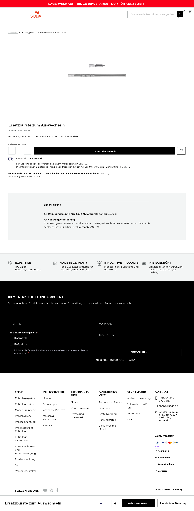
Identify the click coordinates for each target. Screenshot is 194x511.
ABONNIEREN (138, 352)
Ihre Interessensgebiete (23, 332)
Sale (17, 465)
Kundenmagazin (80, 408)
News (74, 402)
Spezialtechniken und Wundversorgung (25, 450)
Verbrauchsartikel (25, 470)
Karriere (47, 425)
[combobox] (153, 14)
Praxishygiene (28, 32)
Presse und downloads (77, 415)
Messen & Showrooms (50, 417)
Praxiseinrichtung (25, 421)
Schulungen (50, 404)
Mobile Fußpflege (25, 410)
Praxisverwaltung (25, 459)
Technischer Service (110, 402)
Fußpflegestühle (24, 404)
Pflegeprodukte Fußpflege (24, 429)
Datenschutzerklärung (137, 406)
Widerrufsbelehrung (139, 398)
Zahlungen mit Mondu (107, 427)
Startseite (13, 32)
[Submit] (180, 14)
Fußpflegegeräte (25, 398)
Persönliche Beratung (173, 503)
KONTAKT (161, 391)
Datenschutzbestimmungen (42, 350)
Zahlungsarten (107, 419)
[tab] (96, 206)
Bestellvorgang (108, 413)
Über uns (48, 398)
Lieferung (104, 408)
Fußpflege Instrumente (22, 438)
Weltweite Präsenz (54, 410)
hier (127, 166)
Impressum (133, 413)
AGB (129, 419)
